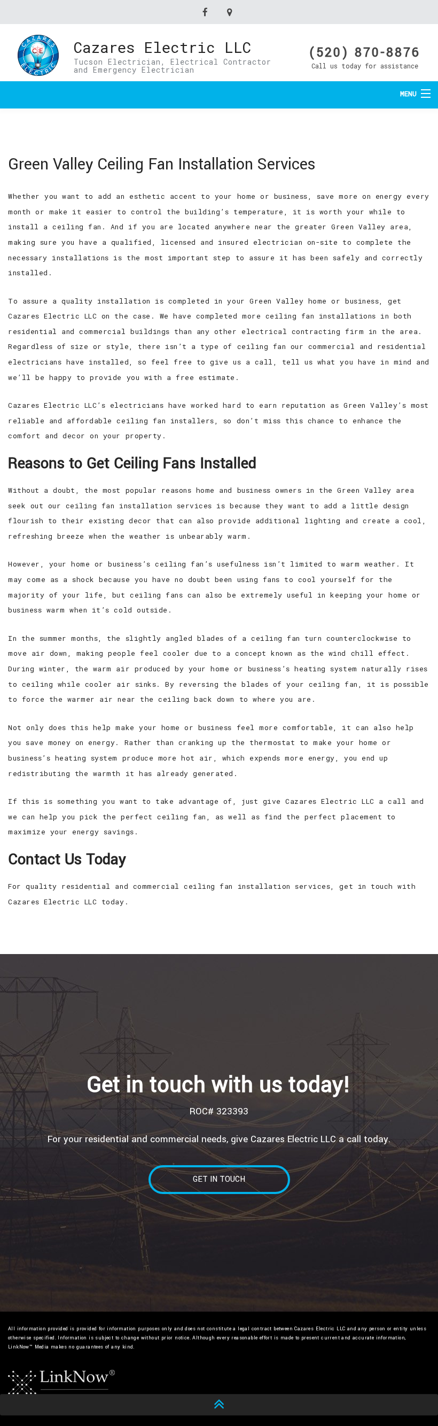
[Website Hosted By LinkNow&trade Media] (61, 1383)
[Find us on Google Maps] (231, 12)
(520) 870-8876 (364, 51)
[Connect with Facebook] (206, 12)
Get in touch (219, 1179)
